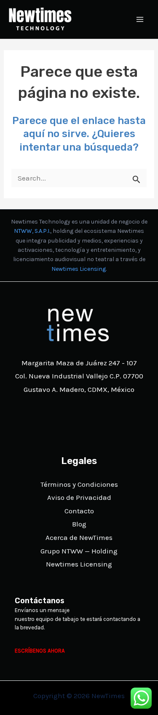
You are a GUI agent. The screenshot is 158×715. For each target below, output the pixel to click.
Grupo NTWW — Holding (79, 551)
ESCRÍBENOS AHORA (40, 651)
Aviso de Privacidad (79, 497)
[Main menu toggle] (140, 19)
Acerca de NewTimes (79, 537)
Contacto (79, 511)
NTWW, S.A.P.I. (32, 231)
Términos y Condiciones (79, 484)
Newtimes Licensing (78, 269)
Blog (79, 524)
